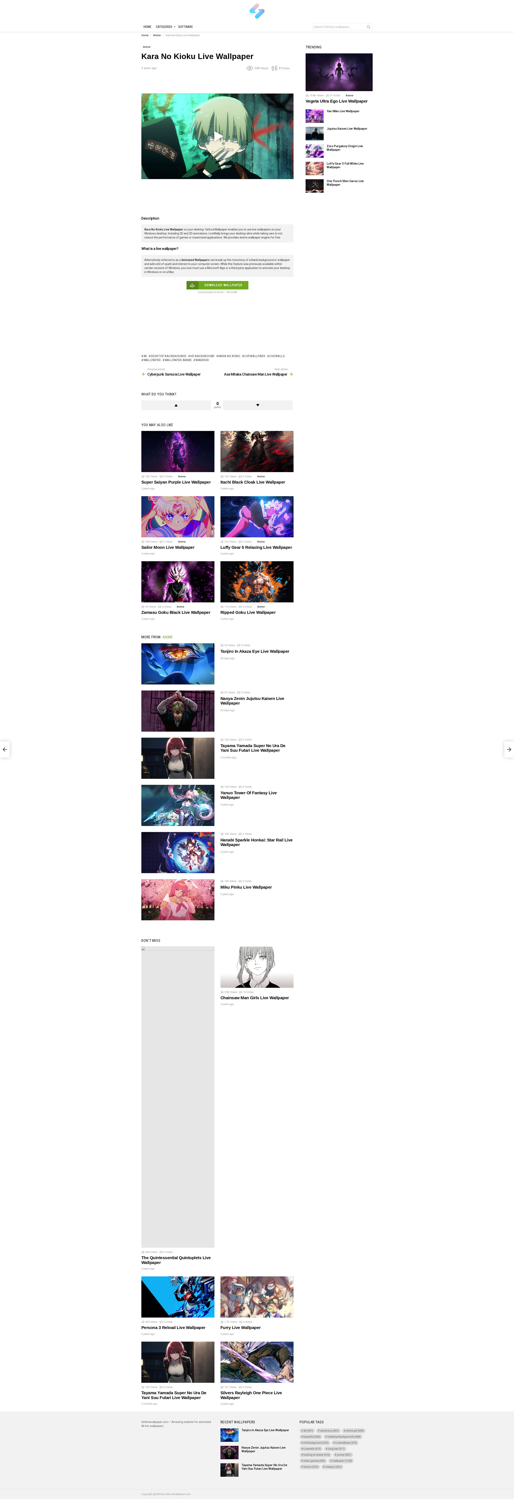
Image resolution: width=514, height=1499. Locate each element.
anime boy (329, 1430)
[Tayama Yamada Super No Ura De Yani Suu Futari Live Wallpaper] (177, 758)
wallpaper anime (178, 360)
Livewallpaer (254, 356)
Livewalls (277, 356)
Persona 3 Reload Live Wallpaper (173, 1327)
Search (369, 27)
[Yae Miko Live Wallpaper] (315, 116)
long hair (336, 1448)
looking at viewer (317, 1454)
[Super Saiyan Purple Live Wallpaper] (177, 451)
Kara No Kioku (229, 356)
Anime (182, 476)
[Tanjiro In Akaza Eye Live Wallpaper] (177, 663)
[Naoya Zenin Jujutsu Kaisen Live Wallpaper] (177, 711)
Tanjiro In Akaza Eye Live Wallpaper (254, 651)
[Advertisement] (217, 83)
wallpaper (152, 360)
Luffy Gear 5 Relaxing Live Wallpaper (256, 547)
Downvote (258, 405)
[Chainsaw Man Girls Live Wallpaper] (257, 967)
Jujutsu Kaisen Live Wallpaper (347, 128)
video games (314, 1460)
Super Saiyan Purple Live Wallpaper (176, 482)
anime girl (355, 1430)
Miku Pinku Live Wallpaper (246, 887)
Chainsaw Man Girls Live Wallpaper (254, 997)
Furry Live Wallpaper (240, 1327)
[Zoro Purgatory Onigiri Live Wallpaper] (315, 151)
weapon (333, 1466)
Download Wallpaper (224, 285)
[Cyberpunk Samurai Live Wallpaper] (5, 749)
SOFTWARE (185, 27)
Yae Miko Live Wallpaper (343, 111)
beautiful (312, 1436)
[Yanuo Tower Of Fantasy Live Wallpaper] (177, 805)
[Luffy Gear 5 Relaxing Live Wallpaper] (257, 516)
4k (145, 356)
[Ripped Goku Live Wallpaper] (257, 581)
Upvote (176, 405)
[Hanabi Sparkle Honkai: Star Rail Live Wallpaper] (177, 852)
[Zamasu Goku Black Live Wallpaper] (177, 581)
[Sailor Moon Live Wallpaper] (177, 516)
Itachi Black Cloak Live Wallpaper (252, 482)
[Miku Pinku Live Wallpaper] (177, 899)
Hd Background (202, 356)
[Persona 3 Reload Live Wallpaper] (177, 1297)
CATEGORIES (164, 27)
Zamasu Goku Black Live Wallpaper (175, 612)
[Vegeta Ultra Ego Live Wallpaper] (339, 72)
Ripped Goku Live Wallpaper (247, 612)
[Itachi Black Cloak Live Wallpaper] (257, 451)
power (344, 1454)
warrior (202, 360)
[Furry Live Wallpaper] (257, 1297)
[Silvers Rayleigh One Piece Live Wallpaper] (257, 1362)
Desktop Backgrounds (169, 356)
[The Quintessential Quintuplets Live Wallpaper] (177, 1097)
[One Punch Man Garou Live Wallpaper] (315, 186)
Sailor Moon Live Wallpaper (167, 547)
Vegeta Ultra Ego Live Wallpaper (337, 101)
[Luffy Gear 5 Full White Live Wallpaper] (315, 168)
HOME (147, 27)
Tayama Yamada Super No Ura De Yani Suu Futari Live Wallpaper (253, 748)
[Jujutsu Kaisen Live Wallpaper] (315, 133)
